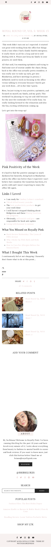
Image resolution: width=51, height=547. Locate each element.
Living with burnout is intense (20, 224)
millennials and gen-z (26, 218)
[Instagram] (39, 2)
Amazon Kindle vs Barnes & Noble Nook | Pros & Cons (25, 510)
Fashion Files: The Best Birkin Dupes (25, 503)
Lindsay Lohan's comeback (32, 199)
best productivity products (22, 205)
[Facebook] (31, 2)
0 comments (26, 286)
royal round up (26, 36)
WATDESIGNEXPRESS (25, 543)
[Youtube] (47, 2)
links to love (12, 36)
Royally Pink (29, 541)
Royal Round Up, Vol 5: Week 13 (25, 31)
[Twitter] (35, 2)
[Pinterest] (43, 2)
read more (25, 464)
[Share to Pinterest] (31, 281)
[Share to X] (24, 281)
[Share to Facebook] (27, 281)
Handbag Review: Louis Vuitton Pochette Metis (25, 517)
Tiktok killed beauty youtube (20, 202)
